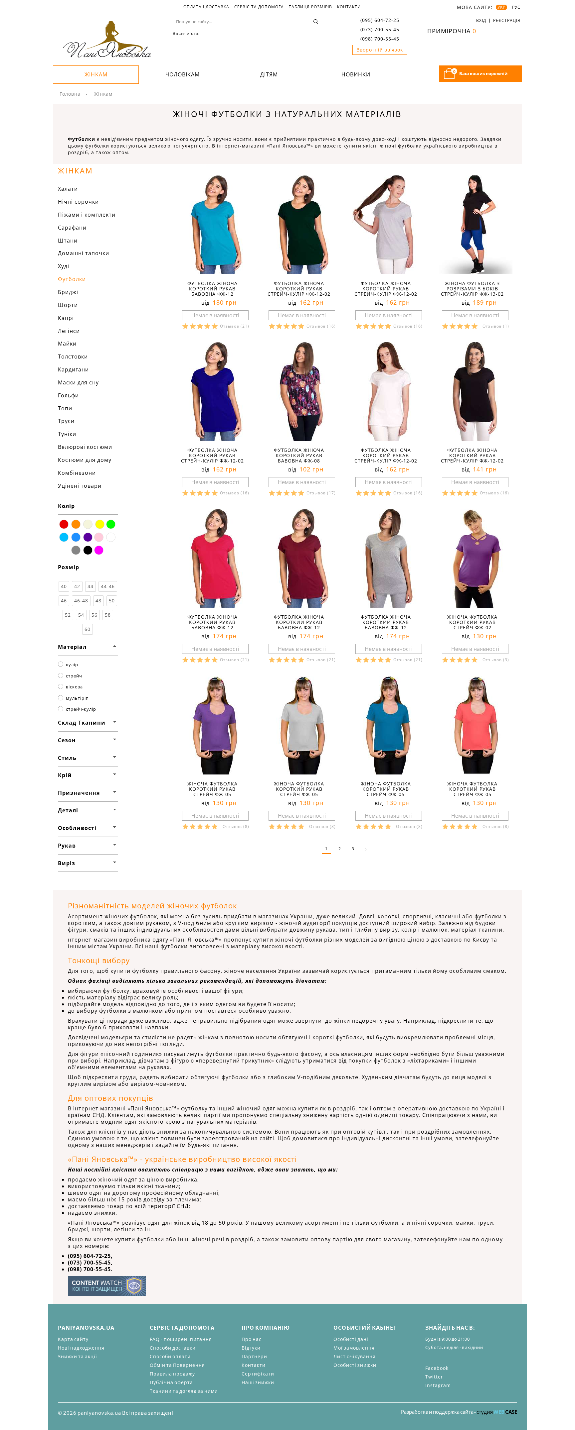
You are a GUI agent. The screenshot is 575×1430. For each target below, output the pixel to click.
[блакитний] (64, 537)
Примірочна (451, 31)
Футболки (72, 279)
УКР (501, 7)
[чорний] (88, 550)
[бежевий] (88, 524)
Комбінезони (77, 472)
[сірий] (76, 550)
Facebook (437, 1368)
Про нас (252, 1339)
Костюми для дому (84, 459)
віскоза (74, 687)
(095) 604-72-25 (379, 20)
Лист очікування (354, 1356)
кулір (72, 664)
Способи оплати (170, 1356)
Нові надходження (81, 1348)
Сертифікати (258, 1374)
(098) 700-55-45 (379, 39)
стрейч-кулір (81, 709)
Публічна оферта (171, 1382)
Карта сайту (73, 1339)
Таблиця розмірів (310, 7)
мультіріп (77, 698)
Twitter (434, 1377)
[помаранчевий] (76, 524)
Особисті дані (350, 1339)
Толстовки (73, 356)
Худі (63, 266)
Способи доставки (173, 1348)
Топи (65, 408)
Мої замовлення (354, 1348)
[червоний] (64, 524)
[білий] (110, 537)
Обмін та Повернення (177, 1365)
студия (497, 1411)
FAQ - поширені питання (181, 1339)
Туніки (67, 434)
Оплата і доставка (206, 7)
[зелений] (110, 524)
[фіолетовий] (88, 537)
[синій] (76, 537)
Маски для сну (78, 382)
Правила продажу (172, 1374)
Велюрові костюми (85, 447)
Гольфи (68, 395)
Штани (68, 240)
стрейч (74, 676)
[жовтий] (99, 524)
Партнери (254, 1356)
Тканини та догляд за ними (184, 1391)
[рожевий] (98, 537)
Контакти (349, 7)
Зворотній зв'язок (380, 50)
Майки (67, 343)
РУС (516, 7)
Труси (66, 421)
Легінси (69, 331)
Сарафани (72, 227)
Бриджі (68, 292)
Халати (68, 188)
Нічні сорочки (78, 201)
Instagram (438, 1385)
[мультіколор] (98, 550)
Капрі (66, 318)
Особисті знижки (354, 1365)
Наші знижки (258, 1382)
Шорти (68, 305)
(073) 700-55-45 (379, 29)
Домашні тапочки (83, 253)
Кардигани (73, 369)
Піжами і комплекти (86, 214)
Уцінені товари (79, 485)
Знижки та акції (77, 1356)
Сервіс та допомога (259, 7)
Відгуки (251, 1348)
